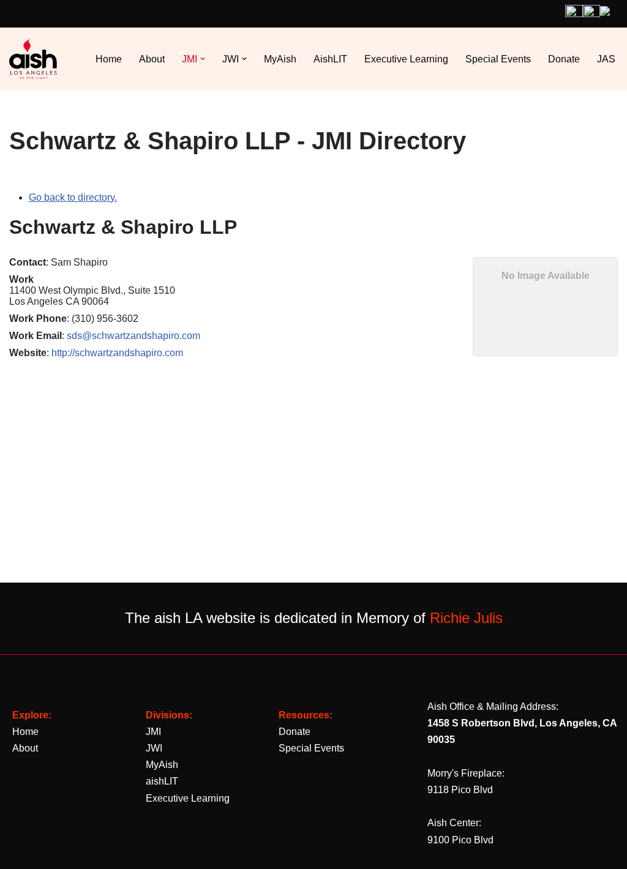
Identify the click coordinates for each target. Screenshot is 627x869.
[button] (202, 58)
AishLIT (330, 59)
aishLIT (162, 781)
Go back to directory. (73, 197)
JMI (153, 731)
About (152, 59)
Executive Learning (406, 59)
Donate (564, 59)
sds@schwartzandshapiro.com (133, 335)
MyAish (280, 59)
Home (109, 59)
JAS (606, 59)
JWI (154, 748)
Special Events (498, 59)
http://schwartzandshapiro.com (117, 353)
